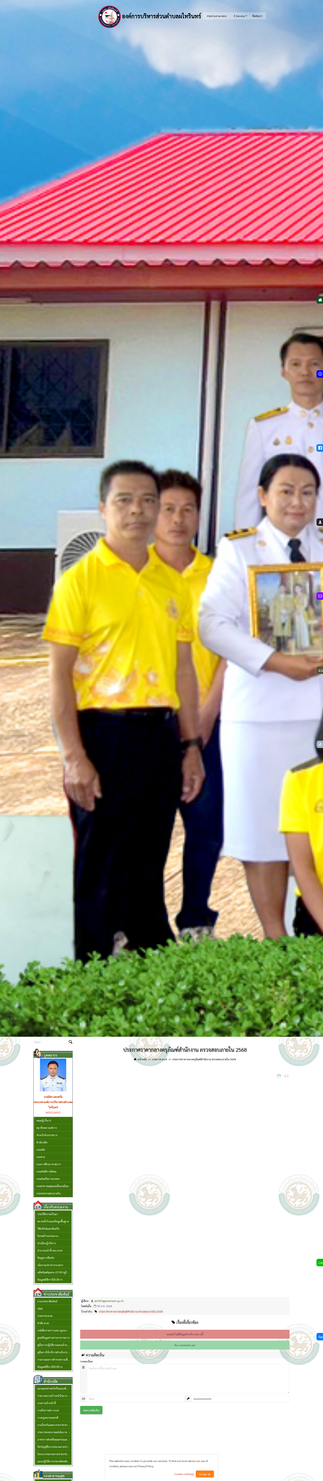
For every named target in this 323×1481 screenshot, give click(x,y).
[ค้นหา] (70, 1042)
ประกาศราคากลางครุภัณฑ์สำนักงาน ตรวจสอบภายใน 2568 (131, 1311)
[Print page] (279, 1076)
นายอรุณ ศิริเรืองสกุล (53, 1096)
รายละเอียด (86, 1361)
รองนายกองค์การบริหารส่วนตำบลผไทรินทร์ (53, 1104)
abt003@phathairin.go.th (109, 1300)
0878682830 (53, 1112)
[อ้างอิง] (287, 1076)
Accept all (205, 1474)
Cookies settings (184, 1474)
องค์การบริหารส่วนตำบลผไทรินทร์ (161, 16)
